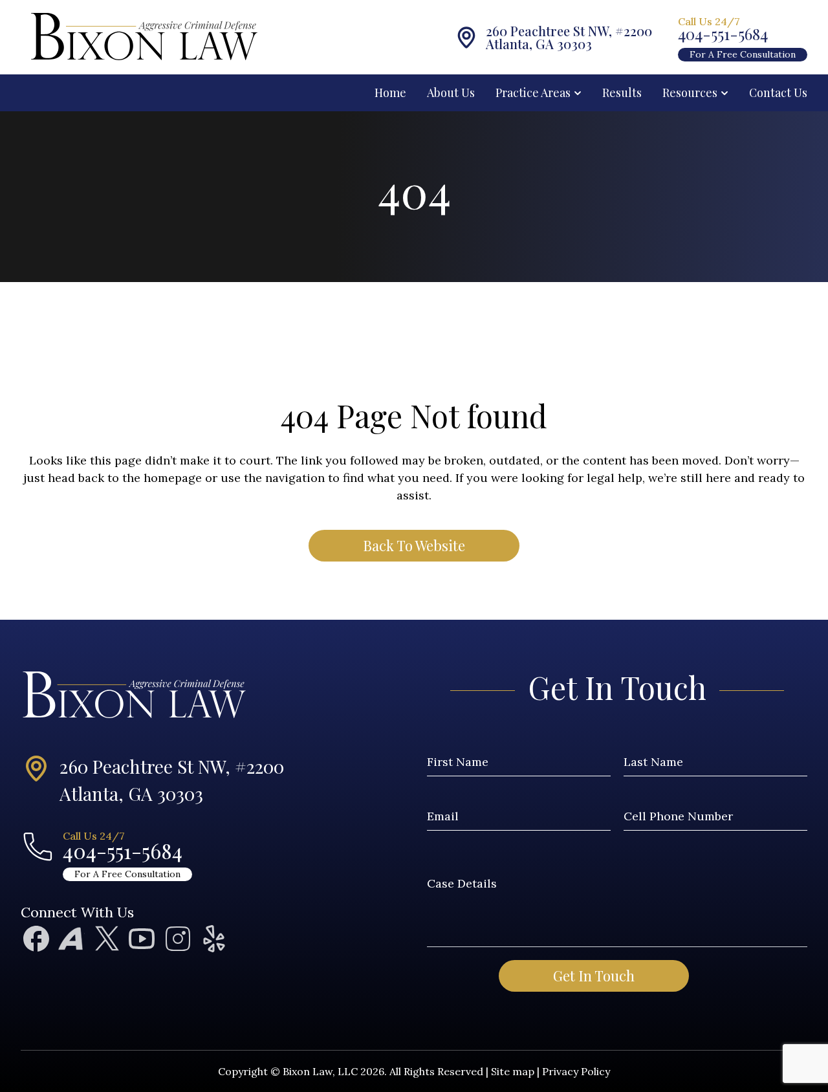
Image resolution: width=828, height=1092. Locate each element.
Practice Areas (533, 92)
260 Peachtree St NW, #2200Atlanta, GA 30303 (172, 779)
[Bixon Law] (79, 37)
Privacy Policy (576, 1071)
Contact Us (778, 92)
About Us (451, 92)
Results (622, 92)
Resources (689, 92)
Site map (512, 1071)
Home (390, 92)
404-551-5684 (723, 33)
